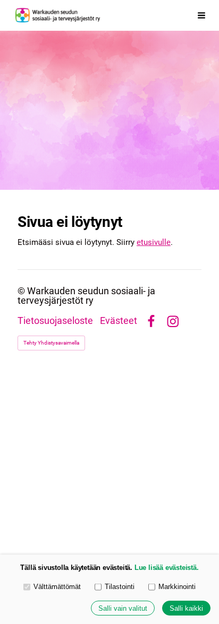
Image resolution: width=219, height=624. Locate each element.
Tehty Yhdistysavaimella (51, 343)
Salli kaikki (186, 608)
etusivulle (154, 242)
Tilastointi (119, 587)
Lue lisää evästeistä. (166, 568)
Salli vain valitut (122, 608)
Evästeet (118, 321)
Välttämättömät (57, 587)
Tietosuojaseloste (55, 321)
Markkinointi (177, 587)
